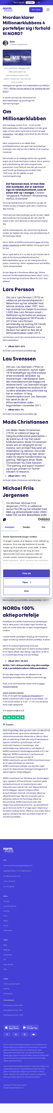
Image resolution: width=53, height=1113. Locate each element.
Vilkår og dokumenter (11, 984)
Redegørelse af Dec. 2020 (13, 1015)
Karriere (6, 911)
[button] (47, 9)
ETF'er (31, 636)
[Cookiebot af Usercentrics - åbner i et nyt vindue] (38, 519)
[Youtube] (33, 1034)
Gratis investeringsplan (13, 693)
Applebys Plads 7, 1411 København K (17, 871)
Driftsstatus (7, 930)
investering (8, 134)
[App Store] (11, 1027)
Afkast (5, 921)
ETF (4, 960)
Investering (7, 955)
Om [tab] (43, 527)
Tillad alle (26, 573)
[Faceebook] (7, 1034)
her (36, 272)
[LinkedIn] (15, 1034)
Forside (6, 901)
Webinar (6, 950)
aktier (21, 134)
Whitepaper (8, 994)
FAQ (5, 969)
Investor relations (9, 906)
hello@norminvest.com (12, 876)
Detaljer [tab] (26, 527)
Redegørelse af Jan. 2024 (13, 1010)
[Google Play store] (30, 1027)
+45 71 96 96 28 (9, 881)
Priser (5, 916)
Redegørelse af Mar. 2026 (13, 1005)
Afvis (26, 591)
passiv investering (11, 245)
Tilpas (25, 582)
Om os (5, 926)
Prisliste (6, 989)
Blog (5, 945)
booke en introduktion (31, 696)
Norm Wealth (8, 964)
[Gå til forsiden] (8, 9)
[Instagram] (24, 1034)
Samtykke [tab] (9, 527)
